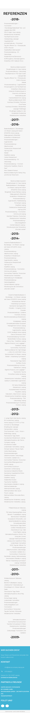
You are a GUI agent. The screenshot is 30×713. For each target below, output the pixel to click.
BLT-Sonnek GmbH (7, 689)
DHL (2, 693)
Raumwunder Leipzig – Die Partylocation (15, 691)
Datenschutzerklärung (9, 677)
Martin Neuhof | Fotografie (10, 687)
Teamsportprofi (6, 696)
